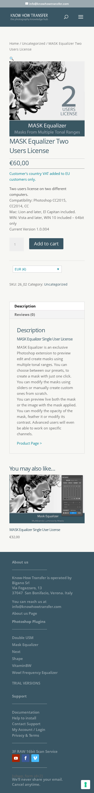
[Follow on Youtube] (16, 758)
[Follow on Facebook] (25, 758)
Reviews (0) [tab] (24, 314)
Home (14, 43)
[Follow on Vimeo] (35, 758)
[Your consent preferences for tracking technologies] (85, 784)
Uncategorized (33, 43)
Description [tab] (25, 306)
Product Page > (29, 443)
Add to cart (46, 243)
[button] (11, 58)
